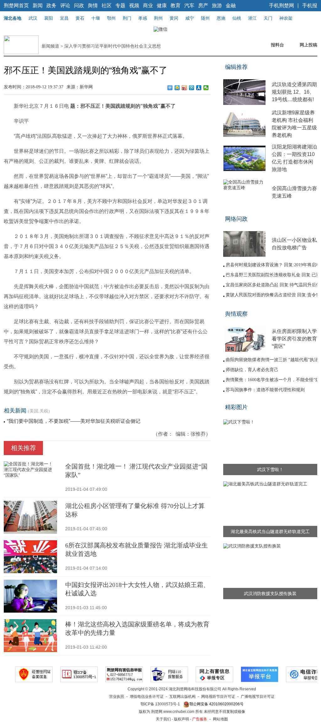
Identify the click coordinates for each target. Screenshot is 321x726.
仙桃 (236, 18)
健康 (162, 5)
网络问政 (236, 219)
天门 (268, 18)
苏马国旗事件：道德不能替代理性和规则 (265, 389)
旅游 (217, 5)
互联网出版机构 (182, 696)
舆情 (93, 5)
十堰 (95, 18)
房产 (203, 5)
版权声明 (181, 719)
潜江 (252, 18)
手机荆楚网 (281, 5)
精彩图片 (236, 407)
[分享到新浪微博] (184, 87)
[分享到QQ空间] (177, 87)
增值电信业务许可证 (147, 696)
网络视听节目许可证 (218, 696)
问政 (79, 5)
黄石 (80, 18)
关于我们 (163, 719)
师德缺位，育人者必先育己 (252, 369)
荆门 (127, 18)
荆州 (158, 18)
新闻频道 (50, 46)
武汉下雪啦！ (270, 469)
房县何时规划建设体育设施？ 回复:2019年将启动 (273, 264)
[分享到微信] (206, 87)
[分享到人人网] (199, 87)
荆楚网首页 (16, 5)
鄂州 (111, 18)
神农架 (285, 18)
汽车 (189, 5)
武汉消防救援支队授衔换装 (270, 593)
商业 (148, 5)
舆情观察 (236, 314)
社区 (107, 5)
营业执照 (116, 696)
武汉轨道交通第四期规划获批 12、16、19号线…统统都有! (294, 92)
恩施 (221, 18)
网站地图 (220, 719)
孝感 (142, 18)
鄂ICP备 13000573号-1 (160, 704)
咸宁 (189, 18)
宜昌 (64, 18)
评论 (65, 5)
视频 (134, 5)
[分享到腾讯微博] (191, 87)
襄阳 (48, 18)
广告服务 (199, 719)
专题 (120, 5)
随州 (205, 18)
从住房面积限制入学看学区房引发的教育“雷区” (294, 339)
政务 (51, 5)
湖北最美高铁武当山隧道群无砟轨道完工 (270, 531)
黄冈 (174, 18)
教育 (176, 5)
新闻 (38, 5)
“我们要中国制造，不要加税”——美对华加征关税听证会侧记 (73, 421)
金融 (231, 5)
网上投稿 (308, 44)
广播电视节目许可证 (258, 696)
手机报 (309, 5)
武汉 (33, 18)
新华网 (86, 87)
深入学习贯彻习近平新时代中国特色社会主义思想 (112, 46)
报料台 (277, 44)
